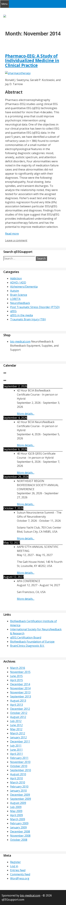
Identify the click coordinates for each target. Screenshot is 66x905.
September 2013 (20, 696)
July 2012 (15, 721)
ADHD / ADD (18, 282)
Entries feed (17, 870)
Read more (12, 233)
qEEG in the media (21, 315)
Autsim (14, 291)
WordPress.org (19, 878)
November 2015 (20, 672)
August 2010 (18, 774)
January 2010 (18, 790)
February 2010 (19, 786)
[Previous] (4, 372)
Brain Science (18, 295)
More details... (25, 414)
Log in (14, 866)
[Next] (4, 380)
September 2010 (20, 770)
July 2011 (15, 745)
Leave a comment (16, 240)
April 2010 (16, 778)
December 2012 (20, 709)
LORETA (15, 299)
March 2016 (17, 668)
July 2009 (15, 807)
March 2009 (17, 819)
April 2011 (16, 754)
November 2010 (20, 762)
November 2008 (20, 835)
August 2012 (18, 717)
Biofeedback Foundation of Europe (32, 641)
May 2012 (16, 729)
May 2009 (16, 811)
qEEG (13, 311)
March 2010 (17, 782)
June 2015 (16, 676)
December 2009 (20, 795)
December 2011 (20, 741)
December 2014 (20, 684)
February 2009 (19, 823)
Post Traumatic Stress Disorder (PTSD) (35, 307)
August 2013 (18, 700)
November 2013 (20, 692)
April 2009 (16, 815)
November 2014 (20, 688)
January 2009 (18, 827)
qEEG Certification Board (25, 637)
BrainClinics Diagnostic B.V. (27, 646)
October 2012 (18, 713)
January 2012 (18, 737)
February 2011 (19, 758)
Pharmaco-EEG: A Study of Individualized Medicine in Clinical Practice (32, 60)
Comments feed (20, 874)
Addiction (16, 278)
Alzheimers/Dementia (24, 286)
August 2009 (18, 803)
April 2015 (16, 680)
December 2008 (20, 831)
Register (15, 862)
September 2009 (20, 799)
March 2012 (17, 733)
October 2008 (18, 840)
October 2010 (18, 766)
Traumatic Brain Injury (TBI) (28, 319)
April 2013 (16, 705)
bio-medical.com (20, 341)
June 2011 (16, 750)
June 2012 (16, 725)
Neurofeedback (20, 303)
